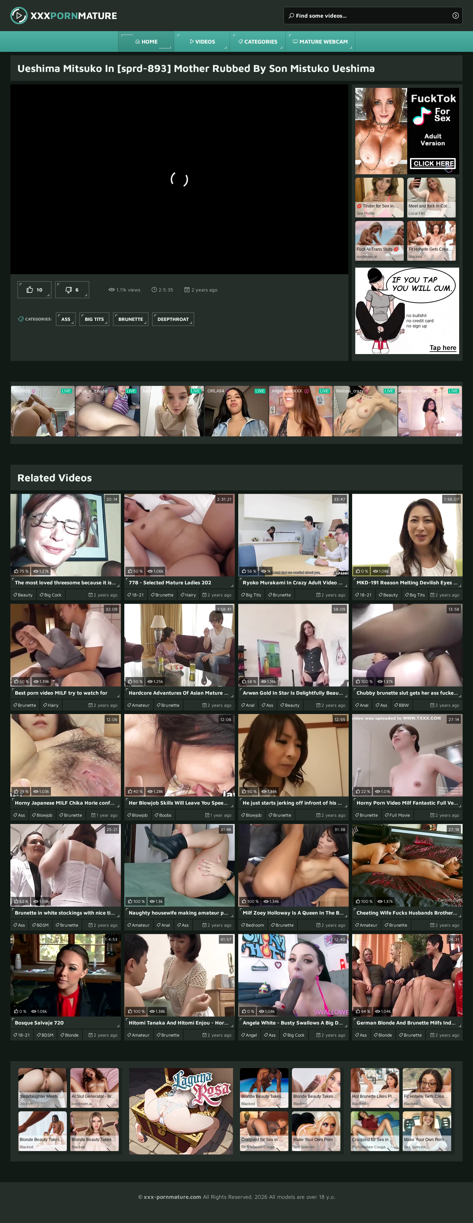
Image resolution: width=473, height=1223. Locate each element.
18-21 (138, 594)
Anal (250, 705)
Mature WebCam (324, 41)
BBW (404, 705)
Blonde (72, 1035)
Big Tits (94, 319)
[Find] (455, 15)
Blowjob (44, 815)
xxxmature (73, 15)
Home (150, 41)
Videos (205, 41)
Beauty (25, 594)
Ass (65, 319)
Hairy (190, 594)
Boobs (165, 815)
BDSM (42, 925)
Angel (251, 1035)
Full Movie (400, 815)
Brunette (130, 319)
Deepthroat (173, 319)
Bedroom (255, 925)
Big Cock (53, 594)
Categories (260, 41)
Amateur (141, 705)
